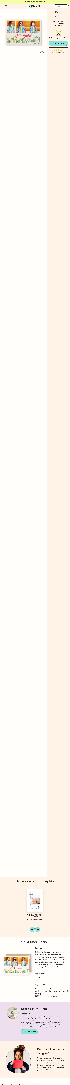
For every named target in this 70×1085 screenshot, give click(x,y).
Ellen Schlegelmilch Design (35, 919)
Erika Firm (59, 16)
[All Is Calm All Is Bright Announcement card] (35, 900)
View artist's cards (29, 1031)
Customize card (58, 43)
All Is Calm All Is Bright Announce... (35, 916)
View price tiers (58, 25)
